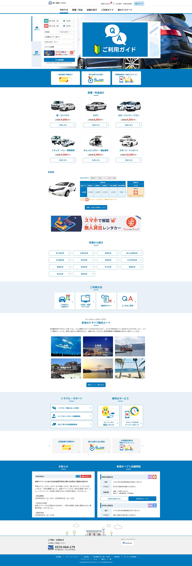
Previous (79, 40)
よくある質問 (117, 4)
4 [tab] (97, 455)
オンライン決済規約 (130, 557)
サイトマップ (85, 559)
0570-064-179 (65, 546)
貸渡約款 (117, 557)
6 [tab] (103, 455)
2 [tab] (121, 60)
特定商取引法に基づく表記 (101, 557)
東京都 (150, 477)
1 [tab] (117, 60)
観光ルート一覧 (106, 559)
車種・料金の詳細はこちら (96, 207)
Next (162, 40)
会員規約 (86, 557)
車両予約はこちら (142, 498)
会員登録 (127, 4)
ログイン (140, 4)
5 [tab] (101, 455)
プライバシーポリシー (72, 557)
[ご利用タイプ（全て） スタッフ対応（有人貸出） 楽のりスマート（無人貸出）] (59, 37)
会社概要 (58, 557)
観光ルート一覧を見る (96, 385)
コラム (95, 559)
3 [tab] (123, 60)
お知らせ (106, 4)
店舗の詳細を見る (114, 498)
